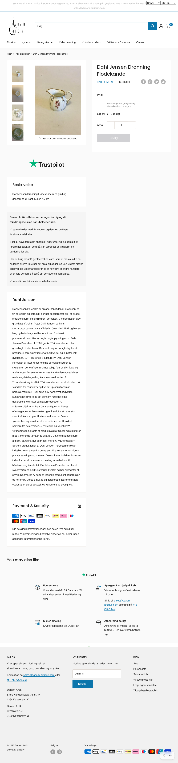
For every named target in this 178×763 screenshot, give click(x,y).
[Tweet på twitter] (156, 81)
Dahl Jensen (105, 82)
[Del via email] (163, 81)
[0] (168, 26)
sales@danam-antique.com (39, 674)
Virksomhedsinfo (142, 679)
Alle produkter (23, 54)
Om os (140, 42)
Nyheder (26, 42)
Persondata (139, 668)
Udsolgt (113, 137)
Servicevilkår (140, 674)
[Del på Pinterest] (150, 81)
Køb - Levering (67, 42)
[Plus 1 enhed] (132, 125)
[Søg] (152, 26)
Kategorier (43, 42)
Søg (135, 663)
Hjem (9, 54)
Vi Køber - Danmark (118, 42)
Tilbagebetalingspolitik (145, 690)
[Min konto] (161, 26)
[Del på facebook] (143, 81)
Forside (11, 42)
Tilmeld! (82, 683)
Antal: (100, 124)
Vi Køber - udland (91, 42)
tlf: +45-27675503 (17, 679)
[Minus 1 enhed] (110, 125)
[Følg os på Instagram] (59, 751)
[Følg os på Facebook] (52, 751)
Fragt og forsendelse (145, 685)
